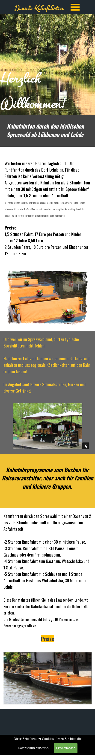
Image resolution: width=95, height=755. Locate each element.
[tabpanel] (47, 64)
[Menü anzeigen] (75, 7)
